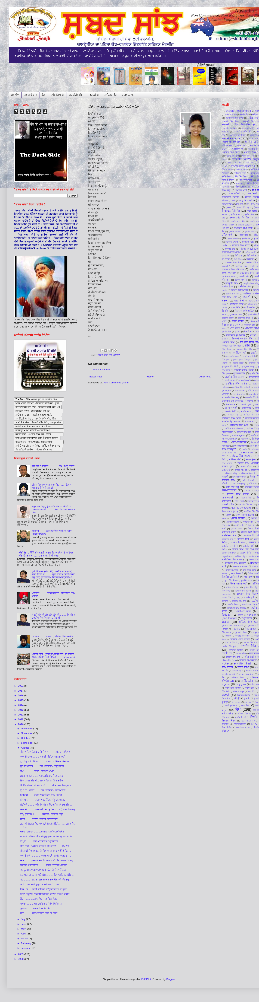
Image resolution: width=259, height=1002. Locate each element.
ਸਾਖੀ (234, 200)
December (27, 728)
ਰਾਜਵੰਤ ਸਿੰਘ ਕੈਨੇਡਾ (246, 674)
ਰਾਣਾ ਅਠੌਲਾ (249, 688)
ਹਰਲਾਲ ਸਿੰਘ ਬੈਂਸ (232, 294)
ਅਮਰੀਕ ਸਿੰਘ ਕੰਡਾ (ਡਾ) (231, 142)
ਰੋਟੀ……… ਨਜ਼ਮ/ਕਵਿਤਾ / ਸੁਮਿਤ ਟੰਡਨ (38, 913)
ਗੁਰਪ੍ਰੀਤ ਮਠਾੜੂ (248, 366)
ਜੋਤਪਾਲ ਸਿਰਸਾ (239, 442)
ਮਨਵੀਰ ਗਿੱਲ (233, 604)
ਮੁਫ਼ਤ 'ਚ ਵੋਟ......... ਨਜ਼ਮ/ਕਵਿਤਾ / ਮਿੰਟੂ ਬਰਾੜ (41, 775)
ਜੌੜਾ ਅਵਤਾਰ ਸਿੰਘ (240, 446)
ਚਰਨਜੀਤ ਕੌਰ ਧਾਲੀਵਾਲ (232, 401)
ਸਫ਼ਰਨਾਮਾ (239, 183)
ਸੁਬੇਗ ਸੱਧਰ (244, 235)
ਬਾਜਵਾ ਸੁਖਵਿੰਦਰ (232, 570)
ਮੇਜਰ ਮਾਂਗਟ (250, 629)
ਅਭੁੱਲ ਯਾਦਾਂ (253, 117)
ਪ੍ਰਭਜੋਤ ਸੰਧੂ (248, 522)
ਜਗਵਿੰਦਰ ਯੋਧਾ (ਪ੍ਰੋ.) (239, 425)
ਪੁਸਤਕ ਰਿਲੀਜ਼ (238, 518)
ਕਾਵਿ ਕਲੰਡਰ (249, 307)
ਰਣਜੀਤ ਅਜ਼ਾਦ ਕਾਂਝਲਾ (240, 639)
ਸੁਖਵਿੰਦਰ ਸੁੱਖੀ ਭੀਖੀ (243, 228)
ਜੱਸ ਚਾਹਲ (230, 404)
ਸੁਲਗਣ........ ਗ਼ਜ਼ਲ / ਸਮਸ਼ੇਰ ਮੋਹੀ (35, 908)
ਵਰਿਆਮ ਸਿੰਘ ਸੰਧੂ (244, 714)
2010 (21, 724)
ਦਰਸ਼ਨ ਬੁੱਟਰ (228, 466)
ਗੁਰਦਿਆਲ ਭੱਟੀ (249, 356)
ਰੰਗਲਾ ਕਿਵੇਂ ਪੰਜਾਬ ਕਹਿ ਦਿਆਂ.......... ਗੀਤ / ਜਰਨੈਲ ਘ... (46, 751)
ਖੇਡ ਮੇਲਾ (248, 331)
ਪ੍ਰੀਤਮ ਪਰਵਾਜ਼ (237, 529)
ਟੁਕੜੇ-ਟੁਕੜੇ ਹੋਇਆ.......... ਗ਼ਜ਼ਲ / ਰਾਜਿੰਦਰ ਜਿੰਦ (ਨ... (45, 761)
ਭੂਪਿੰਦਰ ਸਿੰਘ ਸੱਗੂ (250, 587)
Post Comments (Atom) (116, 382)
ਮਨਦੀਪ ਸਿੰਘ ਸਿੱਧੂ (239, 601)
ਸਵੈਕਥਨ (225, 200)
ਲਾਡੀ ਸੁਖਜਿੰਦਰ (231, 705)
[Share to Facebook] (112, 350)
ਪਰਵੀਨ (228, 515)
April (24, 933)
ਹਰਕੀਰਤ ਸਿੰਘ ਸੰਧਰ (233, 263)
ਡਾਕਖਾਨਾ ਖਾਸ (128, 94)
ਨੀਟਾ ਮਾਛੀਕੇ (239, 501)
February (26, 943)
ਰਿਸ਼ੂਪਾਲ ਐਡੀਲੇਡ (243, 695)
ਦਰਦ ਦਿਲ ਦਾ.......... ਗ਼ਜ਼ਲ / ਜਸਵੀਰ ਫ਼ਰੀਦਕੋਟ (42, 831)
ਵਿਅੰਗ (254, 717)
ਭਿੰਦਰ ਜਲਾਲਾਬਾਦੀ (238, 583)
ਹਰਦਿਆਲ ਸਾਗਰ (228, 276)
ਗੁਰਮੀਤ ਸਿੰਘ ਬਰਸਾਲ (234, 377)
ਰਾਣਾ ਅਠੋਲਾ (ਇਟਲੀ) (233, 688)
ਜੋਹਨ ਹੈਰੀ (244, 439)
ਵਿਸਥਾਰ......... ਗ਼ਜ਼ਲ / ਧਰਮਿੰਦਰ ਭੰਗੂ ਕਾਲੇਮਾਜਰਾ (43, 800)
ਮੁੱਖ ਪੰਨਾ (15, 94)
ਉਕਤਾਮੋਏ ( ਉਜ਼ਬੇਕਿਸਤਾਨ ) (238, 111)
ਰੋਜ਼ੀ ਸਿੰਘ (247, 702)
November (27, 733)
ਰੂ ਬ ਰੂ (225, 702)
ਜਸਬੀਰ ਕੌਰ (246, 408)
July (23, 919)
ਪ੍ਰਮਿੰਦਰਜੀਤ (239, 525)
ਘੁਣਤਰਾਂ (225, 394)
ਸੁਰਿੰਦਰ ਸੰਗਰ (248, 242)
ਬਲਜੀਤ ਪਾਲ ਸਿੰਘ (230, 546)
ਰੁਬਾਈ (247, 698)
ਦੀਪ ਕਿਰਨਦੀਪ (249, 480)
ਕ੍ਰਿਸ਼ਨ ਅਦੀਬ (249, 325)
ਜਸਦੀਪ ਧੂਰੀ (246, 404)
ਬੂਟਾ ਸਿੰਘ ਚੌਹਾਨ (231, 580)
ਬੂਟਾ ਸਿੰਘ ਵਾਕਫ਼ (247, 580)
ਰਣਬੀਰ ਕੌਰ (227, 653)
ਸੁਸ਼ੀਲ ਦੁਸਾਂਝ (236, 214)
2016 (21, 695)
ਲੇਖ (43, 94)
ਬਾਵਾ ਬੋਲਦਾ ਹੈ (237, 573)
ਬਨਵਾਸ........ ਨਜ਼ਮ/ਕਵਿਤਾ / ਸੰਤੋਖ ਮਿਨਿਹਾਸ (41, 903)
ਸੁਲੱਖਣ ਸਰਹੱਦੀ (251, 252)
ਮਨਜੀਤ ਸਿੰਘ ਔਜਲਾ (247, 594)
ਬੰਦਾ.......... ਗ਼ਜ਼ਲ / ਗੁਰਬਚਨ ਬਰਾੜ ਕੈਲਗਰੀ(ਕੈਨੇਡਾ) (44, 879)
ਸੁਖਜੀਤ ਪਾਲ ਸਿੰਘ (238, 221)
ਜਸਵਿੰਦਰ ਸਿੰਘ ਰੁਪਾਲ (231, 418)
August (25, 747)
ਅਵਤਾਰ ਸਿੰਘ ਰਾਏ (232, 156)
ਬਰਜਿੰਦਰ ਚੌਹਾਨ (229, 532)
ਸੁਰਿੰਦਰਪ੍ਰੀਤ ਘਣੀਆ (231, 252)
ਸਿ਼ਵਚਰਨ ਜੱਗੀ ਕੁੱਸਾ (231, 210)
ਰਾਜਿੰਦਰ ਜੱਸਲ (237, 677)
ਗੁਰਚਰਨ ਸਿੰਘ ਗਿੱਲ (244, 349)
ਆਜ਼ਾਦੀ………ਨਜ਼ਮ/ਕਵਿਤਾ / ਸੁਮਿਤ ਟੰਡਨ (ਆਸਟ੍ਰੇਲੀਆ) (47, 809)
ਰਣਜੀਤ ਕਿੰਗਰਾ (236, 650)
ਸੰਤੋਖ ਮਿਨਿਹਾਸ (228, 180)
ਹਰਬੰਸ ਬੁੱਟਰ (227, 286)
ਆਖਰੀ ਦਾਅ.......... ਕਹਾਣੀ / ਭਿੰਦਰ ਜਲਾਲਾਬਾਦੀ (42, 756)
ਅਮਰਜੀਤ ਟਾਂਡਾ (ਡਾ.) (232, 138)
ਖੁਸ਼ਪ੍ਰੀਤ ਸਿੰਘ (252, 328)
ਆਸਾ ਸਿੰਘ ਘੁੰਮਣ (248, 156)
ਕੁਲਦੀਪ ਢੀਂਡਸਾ (227, 318)
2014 (21, 705)
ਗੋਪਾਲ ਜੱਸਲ (239, 391)
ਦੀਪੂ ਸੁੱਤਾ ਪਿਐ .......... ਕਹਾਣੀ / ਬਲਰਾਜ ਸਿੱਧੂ (41, 814)
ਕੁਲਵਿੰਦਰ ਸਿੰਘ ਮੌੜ (245, 318)
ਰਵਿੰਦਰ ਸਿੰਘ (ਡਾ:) (229, 660)
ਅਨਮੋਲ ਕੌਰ (244, 114)
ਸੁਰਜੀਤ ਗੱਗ (246, 238)
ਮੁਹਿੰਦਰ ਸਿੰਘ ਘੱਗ (248, 622)
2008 (21, 959)
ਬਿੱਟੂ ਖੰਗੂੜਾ (248, 577)
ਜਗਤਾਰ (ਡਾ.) (250, 422)
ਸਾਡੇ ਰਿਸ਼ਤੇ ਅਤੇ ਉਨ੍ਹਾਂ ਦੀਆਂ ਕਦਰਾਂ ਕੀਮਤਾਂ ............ (44, 884)
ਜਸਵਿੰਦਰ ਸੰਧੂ (233, 415)
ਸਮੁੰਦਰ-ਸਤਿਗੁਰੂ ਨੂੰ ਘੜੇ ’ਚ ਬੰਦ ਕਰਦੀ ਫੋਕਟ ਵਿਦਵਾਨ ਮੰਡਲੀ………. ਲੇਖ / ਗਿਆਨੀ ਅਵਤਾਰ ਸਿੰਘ (54, 509)
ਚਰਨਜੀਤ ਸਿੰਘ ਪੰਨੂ (230, 397)
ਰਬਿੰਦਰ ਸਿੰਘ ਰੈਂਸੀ (233, 657)
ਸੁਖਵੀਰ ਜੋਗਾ (250, 232)
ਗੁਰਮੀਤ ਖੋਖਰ (230, 380)
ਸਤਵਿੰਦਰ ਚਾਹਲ (240, 173)
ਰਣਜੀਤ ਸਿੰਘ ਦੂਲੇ (229, 646)
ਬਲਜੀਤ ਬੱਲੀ (243, 539)
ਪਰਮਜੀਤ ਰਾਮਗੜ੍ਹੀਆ (241, 508)
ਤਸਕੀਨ (245, 449)
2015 (21, 700)
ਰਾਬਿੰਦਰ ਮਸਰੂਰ (238, 692)
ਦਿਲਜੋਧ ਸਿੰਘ (228, 480)
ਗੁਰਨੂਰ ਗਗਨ (238, 363)
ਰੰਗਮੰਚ (228, 636)
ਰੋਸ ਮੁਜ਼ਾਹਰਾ (236, 702)
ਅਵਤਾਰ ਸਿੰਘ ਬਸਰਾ (231, 152)
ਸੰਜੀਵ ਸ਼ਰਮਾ (249, 163)
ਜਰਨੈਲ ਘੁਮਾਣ (238, 435)
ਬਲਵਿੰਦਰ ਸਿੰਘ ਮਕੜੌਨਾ (235, 563)
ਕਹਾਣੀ (246, 297)
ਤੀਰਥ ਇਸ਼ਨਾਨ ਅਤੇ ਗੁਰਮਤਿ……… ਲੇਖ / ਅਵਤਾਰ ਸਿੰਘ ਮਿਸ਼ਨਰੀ (51, 486)
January (26, 948)
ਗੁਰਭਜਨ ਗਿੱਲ (239, 373)
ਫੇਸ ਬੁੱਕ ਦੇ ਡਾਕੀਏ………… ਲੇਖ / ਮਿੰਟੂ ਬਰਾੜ (53, 466)
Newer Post (95, 376)
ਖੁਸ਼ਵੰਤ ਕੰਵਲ (226, 332)
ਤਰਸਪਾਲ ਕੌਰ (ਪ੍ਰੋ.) (229, 453)
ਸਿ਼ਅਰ (229, 207)
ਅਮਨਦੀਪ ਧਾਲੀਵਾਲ (229, 128)
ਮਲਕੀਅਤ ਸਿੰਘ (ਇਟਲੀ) (236, 608)
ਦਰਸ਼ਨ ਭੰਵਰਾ (246, 466)
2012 (21, 714)
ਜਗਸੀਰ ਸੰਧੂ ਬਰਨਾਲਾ (231, 421)
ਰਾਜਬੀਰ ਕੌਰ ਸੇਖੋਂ (228, 674)
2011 (21, 719)
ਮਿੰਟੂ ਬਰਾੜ (247, 618)
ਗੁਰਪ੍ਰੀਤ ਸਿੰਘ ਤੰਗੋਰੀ (230, 366)
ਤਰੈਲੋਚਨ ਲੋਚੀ (235, 459)
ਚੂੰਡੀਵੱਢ (250, 401)
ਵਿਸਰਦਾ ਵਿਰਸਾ (229, 721)
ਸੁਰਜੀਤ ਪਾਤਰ (232, 242)
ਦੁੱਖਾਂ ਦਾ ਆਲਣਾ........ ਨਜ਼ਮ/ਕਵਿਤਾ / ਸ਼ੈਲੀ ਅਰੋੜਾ (42, 790)
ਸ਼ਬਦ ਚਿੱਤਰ (253, 183)
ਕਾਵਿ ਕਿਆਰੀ (57, 94)
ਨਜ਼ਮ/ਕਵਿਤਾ (114, 355)
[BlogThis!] (105, 350)
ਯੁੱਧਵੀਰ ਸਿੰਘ (241, 632)
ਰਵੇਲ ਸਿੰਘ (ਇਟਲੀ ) (243, 663)
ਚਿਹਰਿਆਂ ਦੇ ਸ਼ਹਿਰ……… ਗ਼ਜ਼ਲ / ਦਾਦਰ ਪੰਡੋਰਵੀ (43, 865)
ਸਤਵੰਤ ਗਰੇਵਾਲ (241, 169)
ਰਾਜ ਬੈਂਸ (225, 671)
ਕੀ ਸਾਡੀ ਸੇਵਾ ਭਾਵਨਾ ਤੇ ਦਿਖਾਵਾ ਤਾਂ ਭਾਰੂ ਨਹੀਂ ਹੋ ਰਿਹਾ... (46, 850)
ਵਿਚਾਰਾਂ (254, 724)
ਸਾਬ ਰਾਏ (239, 204)
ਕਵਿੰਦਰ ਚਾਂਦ (252, 304)
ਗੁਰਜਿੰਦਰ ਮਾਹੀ (239, 353)
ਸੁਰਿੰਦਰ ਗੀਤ (230, 249)
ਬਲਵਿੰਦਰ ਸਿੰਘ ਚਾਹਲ (232, 559)
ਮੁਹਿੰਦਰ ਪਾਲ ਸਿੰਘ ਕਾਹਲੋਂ (232, 626)
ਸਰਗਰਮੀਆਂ (93, 94)
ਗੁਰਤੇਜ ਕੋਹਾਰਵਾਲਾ (232, 356)
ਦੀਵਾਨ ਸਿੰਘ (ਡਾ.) (238, 484)
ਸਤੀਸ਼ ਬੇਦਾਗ (226, 176)
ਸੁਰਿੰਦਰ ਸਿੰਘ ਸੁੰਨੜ (240, 245)
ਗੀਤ (247, 345)
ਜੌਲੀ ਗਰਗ (226, 446)
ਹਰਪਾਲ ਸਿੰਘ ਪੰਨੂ (241, 280)
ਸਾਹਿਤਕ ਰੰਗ (110, 94)
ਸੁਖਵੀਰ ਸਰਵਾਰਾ (235, 232)
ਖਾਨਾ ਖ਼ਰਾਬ (235, 328)
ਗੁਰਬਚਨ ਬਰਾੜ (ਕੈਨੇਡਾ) (244, 370)
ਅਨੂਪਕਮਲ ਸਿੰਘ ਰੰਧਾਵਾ (234, 118)
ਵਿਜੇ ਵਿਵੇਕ (227, 727)
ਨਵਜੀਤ (247, 491)
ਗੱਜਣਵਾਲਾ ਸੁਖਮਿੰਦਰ (235, 335)
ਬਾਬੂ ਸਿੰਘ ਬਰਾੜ (249, 570)
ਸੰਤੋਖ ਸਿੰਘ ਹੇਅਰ (241, 176)
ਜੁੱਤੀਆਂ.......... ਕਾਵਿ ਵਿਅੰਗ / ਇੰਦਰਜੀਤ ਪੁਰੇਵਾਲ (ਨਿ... (46, 804)
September (27, 742)
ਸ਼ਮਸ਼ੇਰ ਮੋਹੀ (241, 190)
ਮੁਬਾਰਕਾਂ (225, 629)
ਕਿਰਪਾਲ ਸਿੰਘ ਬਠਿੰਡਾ (244, 311)
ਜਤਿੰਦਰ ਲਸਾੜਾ (227, 432)
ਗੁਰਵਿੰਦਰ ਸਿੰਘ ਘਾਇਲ (236, 384)
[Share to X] (109, 350)
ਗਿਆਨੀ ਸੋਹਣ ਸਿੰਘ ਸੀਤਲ (231, 346)
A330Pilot (145, 979)
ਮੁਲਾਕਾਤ (236, 629)
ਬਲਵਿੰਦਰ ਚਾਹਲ (240, 566)
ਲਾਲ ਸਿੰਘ (245, 705)
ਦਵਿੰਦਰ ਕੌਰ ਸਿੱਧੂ (231, 473)
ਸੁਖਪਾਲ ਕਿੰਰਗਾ (228, 225)
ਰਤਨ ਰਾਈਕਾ (241, 653)
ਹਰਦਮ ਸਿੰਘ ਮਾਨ (229, 273)
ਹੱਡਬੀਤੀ (250, 259)
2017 (21, 690)
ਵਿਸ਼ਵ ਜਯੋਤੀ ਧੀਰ (248, 721)
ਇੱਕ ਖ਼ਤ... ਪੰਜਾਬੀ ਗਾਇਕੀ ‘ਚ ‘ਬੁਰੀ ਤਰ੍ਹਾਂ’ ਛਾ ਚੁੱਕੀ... (44, 889)
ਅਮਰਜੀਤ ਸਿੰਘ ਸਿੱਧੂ (243, 132)
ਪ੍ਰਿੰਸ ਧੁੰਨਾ (252, 525)
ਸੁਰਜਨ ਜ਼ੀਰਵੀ (232, 238)
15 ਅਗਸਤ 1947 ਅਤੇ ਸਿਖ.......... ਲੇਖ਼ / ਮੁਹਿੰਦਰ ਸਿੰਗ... (47, 874)
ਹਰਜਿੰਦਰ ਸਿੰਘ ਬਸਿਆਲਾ (233, 269)
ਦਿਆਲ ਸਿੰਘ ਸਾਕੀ (239, 477)
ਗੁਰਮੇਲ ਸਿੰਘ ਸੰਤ (245, 380)
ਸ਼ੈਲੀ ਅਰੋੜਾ (103, 355)
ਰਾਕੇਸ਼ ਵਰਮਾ (243, 667)
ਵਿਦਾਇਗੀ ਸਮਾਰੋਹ (243, 728)
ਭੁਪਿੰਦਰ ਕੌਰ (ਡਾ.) (232, 587)
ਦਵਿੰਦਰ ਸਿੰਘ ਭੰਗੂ (241, 470)
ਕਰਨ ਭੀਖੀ (239, 301)
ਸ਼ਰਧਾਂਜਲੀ (252, 193)
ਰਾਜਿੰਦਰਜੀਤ (247, 680)
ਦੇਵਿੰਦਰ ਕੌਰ (253, 484)
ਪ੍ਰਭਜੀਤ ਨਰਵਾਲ (232, 522)
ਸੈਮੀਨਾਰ (238, 256)
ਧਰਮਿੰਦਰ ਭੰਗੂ (232, 487)
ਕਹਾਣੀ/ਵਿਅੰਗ (75, 94)
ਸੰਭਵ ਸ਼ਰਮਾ (226, 187)
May (23, 928)
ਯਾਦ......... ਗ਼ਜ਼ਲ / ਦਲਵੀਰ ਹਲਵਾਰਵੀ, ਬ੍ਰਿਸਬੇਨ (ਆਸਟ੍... (47, 860)
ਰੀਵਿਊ (237, 698)
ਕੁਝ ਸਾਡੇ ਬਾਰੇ (30, 94)
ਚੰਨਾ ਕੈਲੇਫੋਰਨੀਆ (239, 394)
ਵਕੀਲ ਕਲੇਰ (227, 713)
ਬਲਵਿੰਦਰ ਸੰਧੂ (240, 556)
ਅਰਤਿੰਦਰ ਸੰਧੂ (237, 149)
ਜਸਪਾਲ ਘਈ (231, 407)
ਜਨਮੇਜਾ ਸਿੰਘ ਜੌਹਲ (244, 432)
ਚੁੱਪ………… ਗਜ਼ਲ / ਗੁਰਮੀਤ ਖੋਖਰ (37, 771)
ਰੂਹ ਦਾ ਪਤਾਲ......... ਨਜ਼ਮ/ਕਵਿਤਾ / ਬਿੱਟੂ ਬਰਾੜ (42, 766)
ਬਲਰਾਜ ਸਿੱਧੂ (245, 553)
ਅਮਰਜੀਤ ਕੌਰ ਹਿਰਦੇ (238, 135)
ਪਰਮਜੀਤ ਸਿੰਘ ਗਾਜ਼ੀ (246, 505)
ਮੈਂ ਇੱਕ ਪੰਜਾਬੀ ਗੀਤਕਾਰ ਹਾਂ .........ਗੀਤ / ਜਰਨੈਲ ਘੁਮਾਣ (45, 785)
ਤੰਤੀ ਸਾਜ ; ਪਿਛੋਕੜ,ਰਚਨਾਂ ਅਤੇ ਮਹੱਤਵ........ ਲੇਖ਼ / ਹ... (45, 846)
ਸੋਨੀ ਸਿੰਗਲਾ (238, 259)
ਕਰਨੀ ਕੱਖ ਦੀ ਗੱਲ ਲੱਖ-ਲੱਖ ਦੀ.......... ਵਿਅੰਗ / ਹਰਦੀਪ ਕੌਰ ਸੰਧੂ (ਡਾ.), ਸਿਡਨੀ (53, 616)
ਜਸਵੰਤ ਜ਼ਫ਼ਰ (246, 411)
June (24, 924)
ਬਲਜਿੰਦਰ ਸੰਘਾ (229, 535)
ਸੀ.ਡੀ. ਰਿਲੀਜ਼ (252, 211)
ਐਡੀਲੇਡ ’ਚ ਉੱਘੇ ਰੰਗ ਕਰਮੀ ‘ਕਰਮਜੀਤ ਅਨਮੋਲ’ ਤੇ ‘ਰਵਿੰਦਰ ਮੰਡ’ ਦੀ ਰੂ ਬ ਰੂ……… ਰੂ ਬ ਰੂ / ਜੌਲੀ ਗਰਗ (46, 554)
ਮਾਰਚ (240, 615)
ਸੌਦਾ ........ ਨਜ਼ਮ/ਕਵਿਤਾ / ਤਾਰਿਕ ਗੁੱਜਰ (38, 898)
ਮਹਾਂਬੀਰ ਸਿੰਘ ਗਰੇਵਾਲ (243, 591)
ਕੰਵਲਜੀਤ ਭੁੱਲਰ (236, 304)
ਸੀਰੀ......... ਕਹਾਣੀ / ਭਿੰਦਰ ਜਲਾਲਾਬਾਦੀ (38, 819)
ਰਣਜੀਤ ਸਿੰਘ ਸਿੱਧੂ (232, 643)
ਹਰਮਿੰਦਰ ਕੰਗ (244, 286)
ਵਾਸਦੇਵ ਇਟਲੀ (240, 717)
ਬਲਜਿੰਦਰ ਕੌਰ (227, 539)
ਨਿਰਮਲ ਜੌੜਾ (246, 498)
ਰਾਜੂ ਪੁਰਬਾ (241, 684)
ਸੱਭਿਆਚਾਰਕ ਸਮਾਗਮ (244, 187)
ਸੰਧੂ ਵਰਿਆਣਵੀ (246, 180)
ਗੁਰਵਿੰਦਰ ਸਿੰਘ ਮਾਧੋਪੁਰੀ (241, 387)
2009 (21, 954)
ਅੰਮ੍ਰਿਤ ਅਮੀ (227, 145)
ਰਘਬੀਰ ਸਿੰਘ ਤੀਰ (242, 636)
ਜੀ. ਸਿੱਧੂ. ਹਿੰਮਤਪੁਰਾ (229, 439)
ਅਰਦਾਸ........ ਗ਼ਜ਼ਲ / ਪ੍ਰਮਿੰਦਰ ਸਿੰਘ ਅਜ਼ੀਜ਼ (52, 636)
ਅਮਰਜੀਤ (225, 132)
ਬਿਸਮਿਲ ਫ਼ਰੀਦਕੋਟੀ (230, 577)
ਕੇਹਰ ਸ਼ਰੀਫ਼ (237, 321)
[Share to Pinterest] (115, 350)
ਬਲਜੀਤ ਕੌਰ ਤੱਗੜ (238, 542)
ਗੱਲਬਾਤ (225, 339)
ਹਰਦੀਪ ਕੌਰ (244, 276)
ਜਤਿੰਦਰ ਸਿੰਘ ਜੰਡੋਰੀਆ (234, 429)
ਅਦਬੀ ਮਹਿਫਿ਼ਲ (230, 114)
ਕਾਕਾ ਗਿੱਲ (235, 307)
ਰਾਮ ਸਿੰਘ (251, 692)
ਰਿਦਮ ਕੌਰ (226, 699)
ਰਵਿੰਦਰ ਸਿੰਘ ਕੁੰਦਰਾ (248, 660)
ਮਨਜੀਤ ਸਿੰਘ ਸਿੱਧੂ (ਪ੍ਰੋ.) (231, 598)
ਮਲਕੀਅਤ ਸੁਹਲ (243, 611)
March (25, 938)
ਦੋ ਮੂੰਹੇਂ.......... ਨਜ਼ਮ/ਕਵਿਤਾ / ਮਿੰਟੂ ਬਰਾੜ (39, 841)
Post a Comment (101, 369)
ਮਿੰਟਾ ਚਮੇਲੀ (251, 615)
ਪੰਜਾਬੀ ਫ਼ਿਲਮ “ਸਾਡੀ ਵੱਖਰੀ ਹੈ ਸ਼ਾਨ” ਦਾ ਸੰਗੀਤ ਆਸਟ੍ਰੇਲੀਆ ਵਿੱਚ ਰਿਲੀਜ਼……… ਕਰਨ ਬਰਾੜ (53, 656)
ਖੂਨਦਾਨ (238, 332)
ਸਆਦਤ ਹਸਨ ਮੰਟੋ (234, 163)
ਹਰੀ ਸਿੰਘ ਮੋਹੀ (229, 297)
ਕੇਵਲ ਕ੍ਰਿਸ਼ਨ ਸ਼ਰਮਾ (231, 325)
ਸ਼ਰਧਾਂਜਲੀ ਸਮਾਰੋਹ (230, 197)
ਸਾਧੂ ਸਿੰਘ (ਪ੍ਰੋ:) (246, 200)
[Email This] (102, 350)
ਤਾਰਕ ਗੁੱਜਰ (251, 459)
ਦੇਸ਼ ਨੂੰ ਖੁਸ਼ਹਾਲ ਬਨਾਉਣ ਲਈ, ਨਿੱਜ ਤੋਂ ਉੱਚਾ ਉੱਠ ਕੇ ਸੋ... (45, 870)
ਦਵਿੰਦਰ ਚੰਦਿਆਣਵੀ (248, 473)
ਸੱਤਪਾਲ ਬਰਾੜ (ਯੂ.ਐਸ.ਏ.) (243, 166)
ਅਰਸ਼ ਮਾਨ (241, 145)
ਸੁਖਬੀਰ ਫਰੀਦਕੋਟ (245, 225)
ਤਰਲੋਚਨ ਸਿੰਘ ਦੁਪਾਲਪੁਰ (241, 455)
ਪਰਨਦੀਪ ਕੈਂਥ (228, 504)
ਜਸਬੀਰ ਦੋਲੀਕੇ (231, 411)
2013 (21, 709)
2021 (21, 685)
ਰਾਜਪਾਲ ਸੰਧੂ (237, 671)
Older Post (205, 376)
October (26, 738)
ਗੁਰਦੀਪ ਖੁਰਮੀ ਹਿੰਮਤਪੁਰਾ (242, 360)
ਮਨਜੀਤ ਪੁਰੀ (249, 597)
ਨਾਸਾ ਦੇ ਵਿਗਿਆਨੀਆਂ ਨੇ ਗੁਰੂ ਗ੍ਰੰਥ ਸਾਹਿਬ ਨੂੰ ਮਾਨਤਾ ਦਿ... (47, 836)
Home (150, 376)
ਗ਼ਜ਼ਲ (253, 335)
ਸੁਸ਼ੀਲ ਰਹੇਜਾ (249, 214)
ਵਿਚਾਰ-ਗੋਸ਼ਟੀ (240, 724)
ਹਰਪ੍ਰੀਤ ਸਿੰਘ (232, 283)
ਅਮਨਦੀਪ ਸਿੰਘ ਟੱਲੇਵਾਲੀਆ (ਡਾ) (239, 124)
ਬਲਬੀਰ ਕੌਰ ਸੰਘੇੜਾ (229, 553)
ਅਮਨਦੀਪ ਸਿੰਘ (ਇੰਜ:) (230, 121)
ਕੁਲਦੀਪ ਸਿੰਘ (236, 314)
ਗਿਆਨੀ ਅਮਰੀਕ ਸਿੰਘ (242, 339)
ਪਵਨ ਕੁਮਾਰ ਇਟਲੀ (245, 515)
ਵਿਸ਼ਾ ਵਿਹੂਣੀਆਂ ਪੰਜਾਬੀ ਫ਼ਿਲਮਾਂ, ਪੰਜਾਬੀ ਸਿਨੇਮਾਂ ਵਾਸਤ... (46, 894)
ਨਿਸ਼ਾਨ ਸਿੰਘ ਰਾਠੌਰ (238, 494)
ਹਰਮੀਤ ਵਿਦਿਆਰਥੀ (239, 290)
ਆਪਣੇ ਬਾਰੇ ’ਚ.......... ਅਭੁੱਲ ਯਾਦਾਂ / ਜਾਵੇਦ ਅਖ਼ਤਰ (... (45, 855)
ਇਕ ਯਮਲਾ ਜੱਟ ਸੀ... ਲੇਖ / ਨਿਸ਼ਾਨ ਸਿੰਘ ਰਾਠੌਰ (41, 780)
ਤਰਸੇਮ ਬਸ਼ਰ (247, 452)
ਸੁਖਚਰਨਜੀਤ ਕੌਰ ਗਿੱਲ (239, 218)
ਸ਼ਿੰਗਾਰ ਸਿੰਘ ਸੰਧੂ (242, 207)
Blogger (170, 979)
